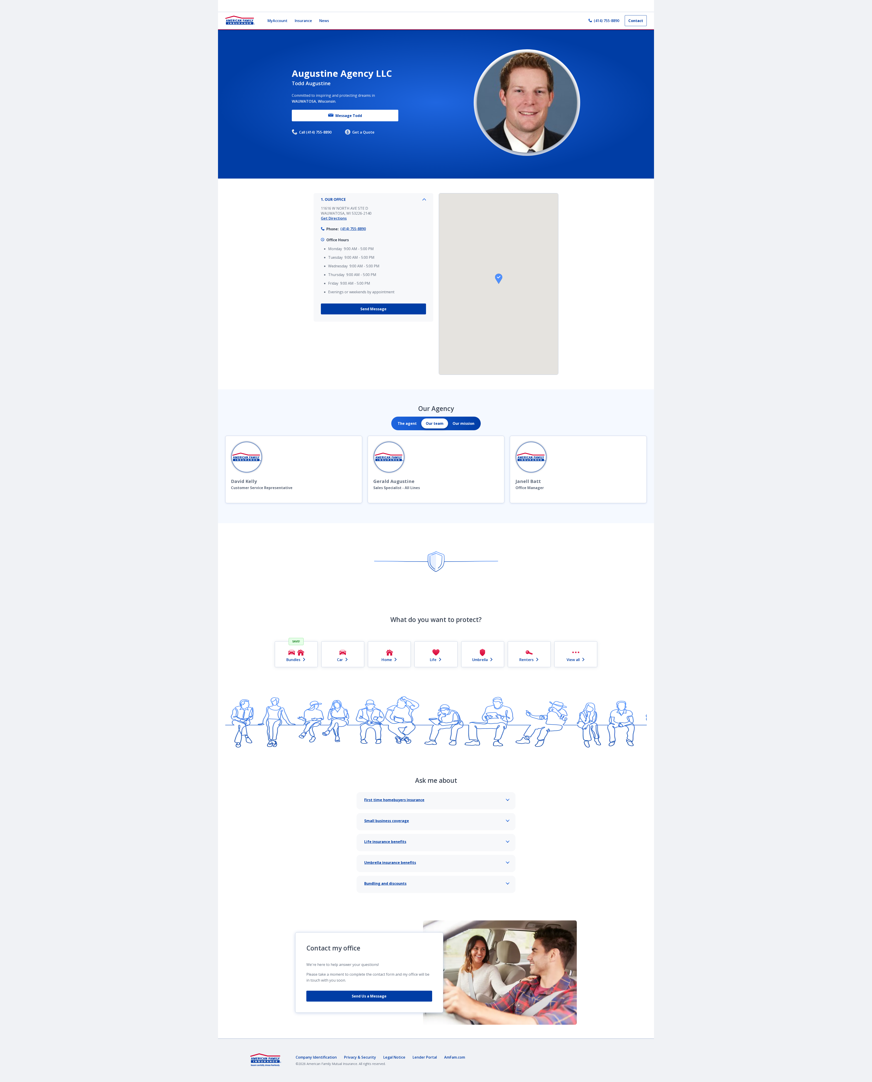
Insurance (303, 20)
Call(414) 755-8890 (315, 132)
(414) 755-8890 (606, 20)
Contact (635, 20)
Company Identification (316, 1057)
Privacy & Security (360, 1057)
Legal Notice (394, 1057)
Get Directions (334, 218)
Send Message (373, 308)
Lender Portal (425, 1057)
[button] (498, 279)
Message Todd (348, 115)
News (324, 20)
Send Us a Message (369, 996)
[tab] (407, 423)
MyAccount (277, 20)
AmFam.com (454, 1057)
